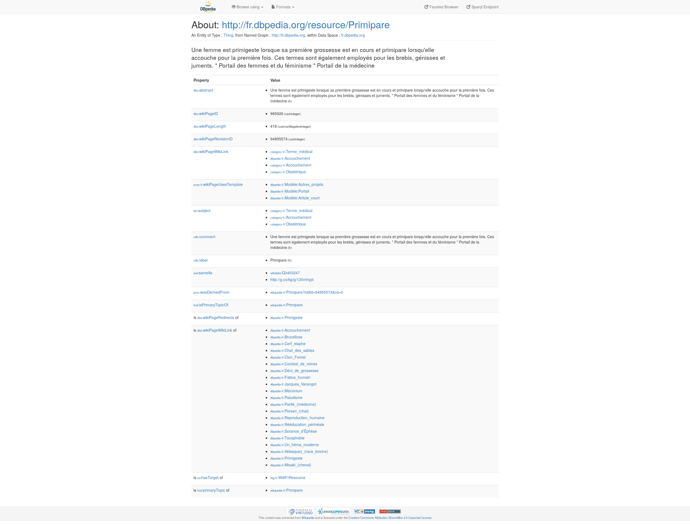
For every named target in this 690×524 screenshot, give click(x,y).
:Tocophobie (287, 437)
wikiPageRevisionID (213, 138)
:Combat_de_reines (293, 363)
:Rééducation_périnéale (297, 424)
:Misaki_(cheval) (290, 464)
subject (202, 210)
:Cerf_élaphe (288, 343)
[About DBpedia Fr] (207, 6)
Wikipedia (308, 517)
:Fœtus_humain (290, 377)
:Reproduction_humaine (297, 417)
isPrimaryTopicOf (211, 304)
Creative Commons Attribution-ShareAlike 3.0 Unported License (390, 517)
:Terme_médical (291, 151)
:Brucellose (286, 336)
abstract (203, 90)
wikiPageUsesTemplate (218, 184)
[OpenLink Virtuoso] (300, 511)
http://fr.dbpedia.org (288, 35)
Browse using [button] (248, 6)
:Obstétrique (288, 171)
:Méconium (286, 390)
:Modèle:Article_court (295, 197)
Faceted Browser (443, 6)
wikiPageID (206, 113)
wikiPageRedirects (215, 317)
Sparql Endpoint (484, 6)
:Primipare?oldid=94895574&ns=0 (306, 292)
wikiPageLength (210, 126)
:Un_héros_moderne (294, 444)
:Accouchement (290, 158)
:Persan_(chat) (289, 411)
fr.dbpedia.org (353, 35)
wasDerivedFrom (211, 292)
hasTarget (208, 477)
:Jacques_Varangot (293, 384)
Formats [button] (283, 6)
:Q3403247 (285, 272)
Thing (228, 35)
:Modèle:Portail (289, 191)
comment (204, 236)
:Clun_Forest (288, 357)
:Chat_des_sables (292, 350)
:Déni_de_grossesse (294, 370)
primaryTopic (211, 490)
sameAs (203, 272)
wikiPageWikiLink (211, 151)
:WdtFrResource (287, 477)
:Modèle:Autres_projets (296, 184)
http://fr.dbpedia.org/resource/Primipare (306, 24)
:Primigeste (286, 317)
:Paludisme (286, 397)
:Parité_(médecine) (293, 404)
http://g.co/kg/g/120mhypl (291, 279)
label (201, 260)
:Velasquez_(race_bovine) (299, 451)
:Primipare (286, 304)
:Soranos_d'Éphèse (293, 431)
